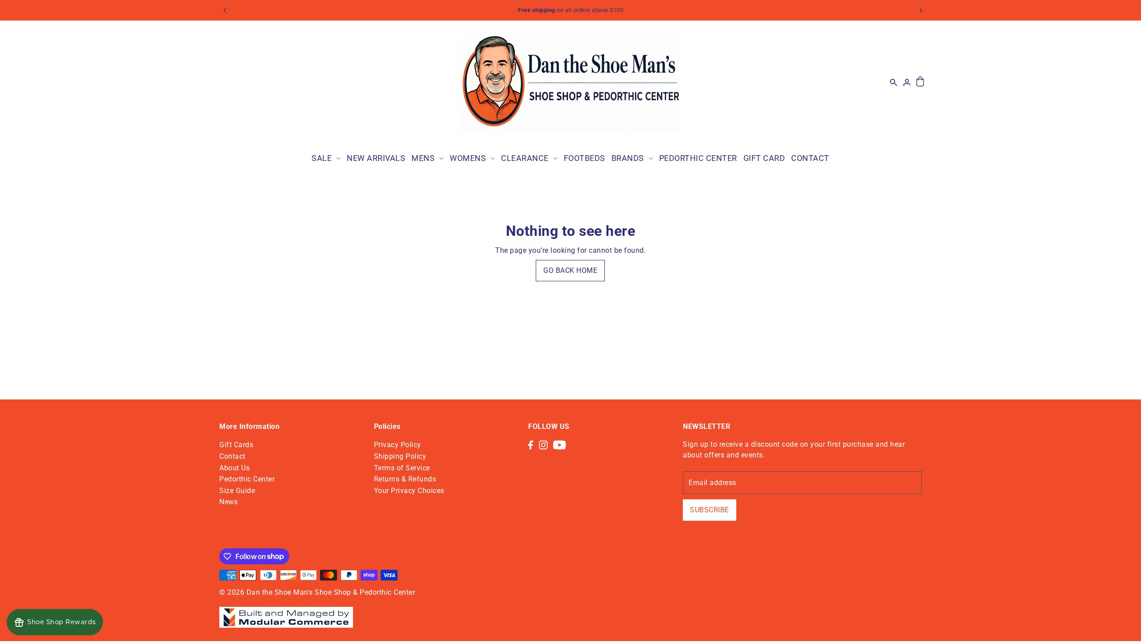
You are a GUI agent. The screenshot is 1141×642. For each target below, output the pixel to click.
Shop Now (626, 10)
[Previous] (225, 10)
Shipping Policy (400, 456)
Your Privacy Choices (409, 490)
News (228, 502)
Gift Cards (236, 444)
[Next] (920, 10)
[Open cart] (920, 82)
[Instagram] (543, 444)
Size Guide (237, 490)
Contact (232, 456)
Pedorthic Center (247, 479)
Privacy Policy (397, 444)
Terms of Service (402, 468)
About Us (234, 468)
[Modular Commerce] (286, 612)
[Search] (893, 82)
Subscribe (709, 510)
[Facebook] (530, 444)
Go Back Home (570, 270)
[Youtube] (559, 444)
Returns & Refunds (405, 479)
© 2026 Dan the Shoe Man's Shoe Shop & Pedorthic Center (317, 592)
